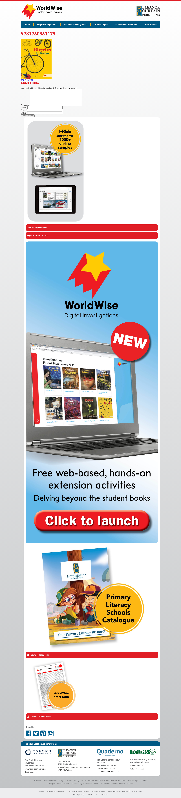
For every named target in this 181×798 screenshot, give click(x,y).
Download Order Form (41, 716)
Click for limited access (37, 227)
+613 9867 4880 (65, 770)
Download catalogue (40, 655)
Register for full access (37, 235)
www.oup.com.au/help (35, 768)
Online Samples (101, 24)
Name (24, 107)
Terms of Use (92, 794)
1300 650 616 (31, 772)
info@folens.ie (136, 765)
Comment (25, 105)
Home (27, 24)
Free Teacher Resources (126, 24)
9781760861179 (27, 80)
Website (24, 113)
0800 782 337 (116, 771)
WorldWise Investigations (75, 24)
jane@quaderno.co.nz (106, 768)
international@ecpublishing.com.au (74, 767)
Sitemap (104, 794)
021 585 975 (102, 771)
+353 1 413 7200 (137, 768)
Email (24, 110)
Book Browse (150, 24)
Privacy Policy (78, 794)
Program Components (47, 24)
